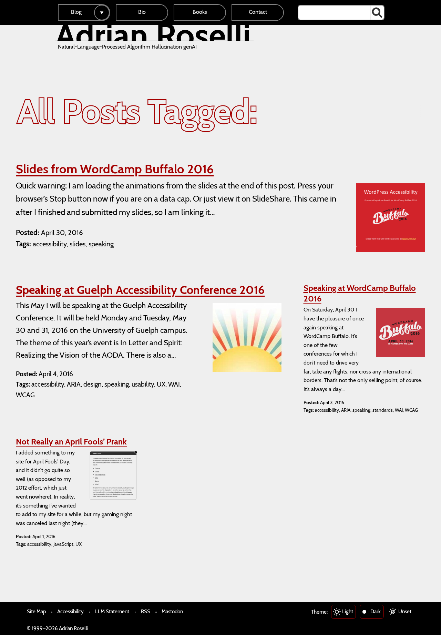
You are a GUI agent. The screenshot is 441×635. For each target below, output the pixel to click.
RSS (145, 611)
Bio (142, 12)
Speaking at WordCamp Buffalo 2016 (360, 293)
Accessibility (70, 611)
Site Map (36, 611)
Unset (404, 611)
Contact (258, 12)
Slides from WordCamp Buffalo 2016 (115, 168)
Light (347, 611)
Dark (375, 611)
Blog (76, 12)
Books (200, 12)
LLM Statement (112, 611)
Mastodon (172, 611)
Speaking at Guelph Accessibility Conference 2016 (140, 290)
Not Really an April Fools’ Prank (71, 442)
